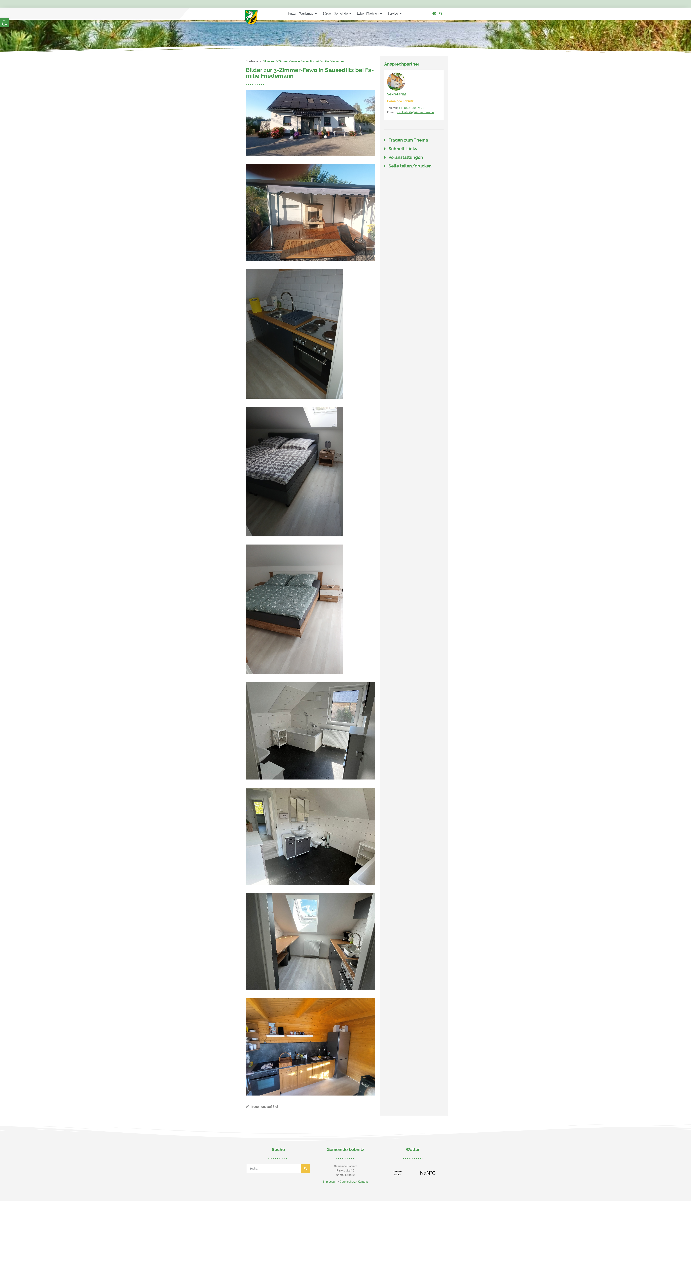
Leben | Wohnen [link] (367, 13)
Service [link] (393, 13)
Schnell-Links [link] (403, 148)
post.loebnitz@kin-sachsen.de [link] (415, 112)
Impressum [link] (330, 1181)
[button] (441, 13)
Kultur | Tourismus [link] (300, 13)
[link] (4, 22)
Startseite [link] (252, 61)
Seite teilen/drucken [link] (410, 166)
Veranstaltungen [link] (406, 157)
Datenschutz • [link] (349, 1181)
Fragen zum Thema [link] (408, 140)
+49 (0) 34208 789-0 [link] (411, 108)
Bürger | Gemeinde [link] (335, 13)
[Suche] (305, 1168)
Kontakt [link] (363, 1181)
